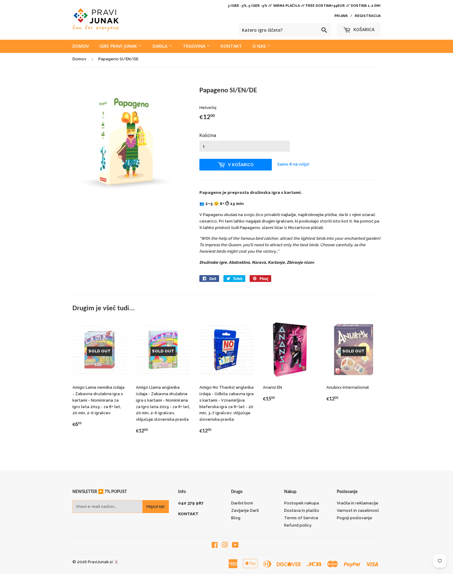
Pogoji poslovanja (354, 518)
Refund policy (298, 525)
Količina (207, 135)
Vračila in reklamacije (357, 503)
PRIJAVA (341, 16)
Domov (80, 46)
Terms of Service (301, 518)
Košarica (363, 29)
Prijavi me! (155, 506)
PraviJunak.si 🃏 (103, 562)
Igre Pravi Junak (119, 46)
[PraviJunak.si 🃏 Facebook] (214, 546)
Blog (235, 518)
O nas (259, 46)
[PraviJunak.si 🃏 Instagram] (225, 546)
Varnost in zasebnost (358, 510)
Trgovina (194, 46)
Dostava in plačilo (301, 510)
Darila (161, 46)
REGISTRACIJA (368, 16)
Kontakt (231, 46)
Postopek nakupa (301, 503)
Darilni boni (242, 503)
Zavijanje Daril (245, 510)
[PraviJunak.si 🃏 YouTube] (235, 546)
